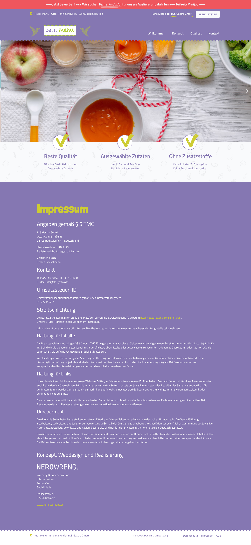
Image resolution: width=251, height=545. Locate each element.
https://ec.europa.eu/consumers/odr (160, 318)
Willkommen (156, 33)
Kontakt (213, 33)
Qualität (196, 33)
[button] (4, 91)
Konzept (178, 33)
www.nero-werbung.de (50, 504)
